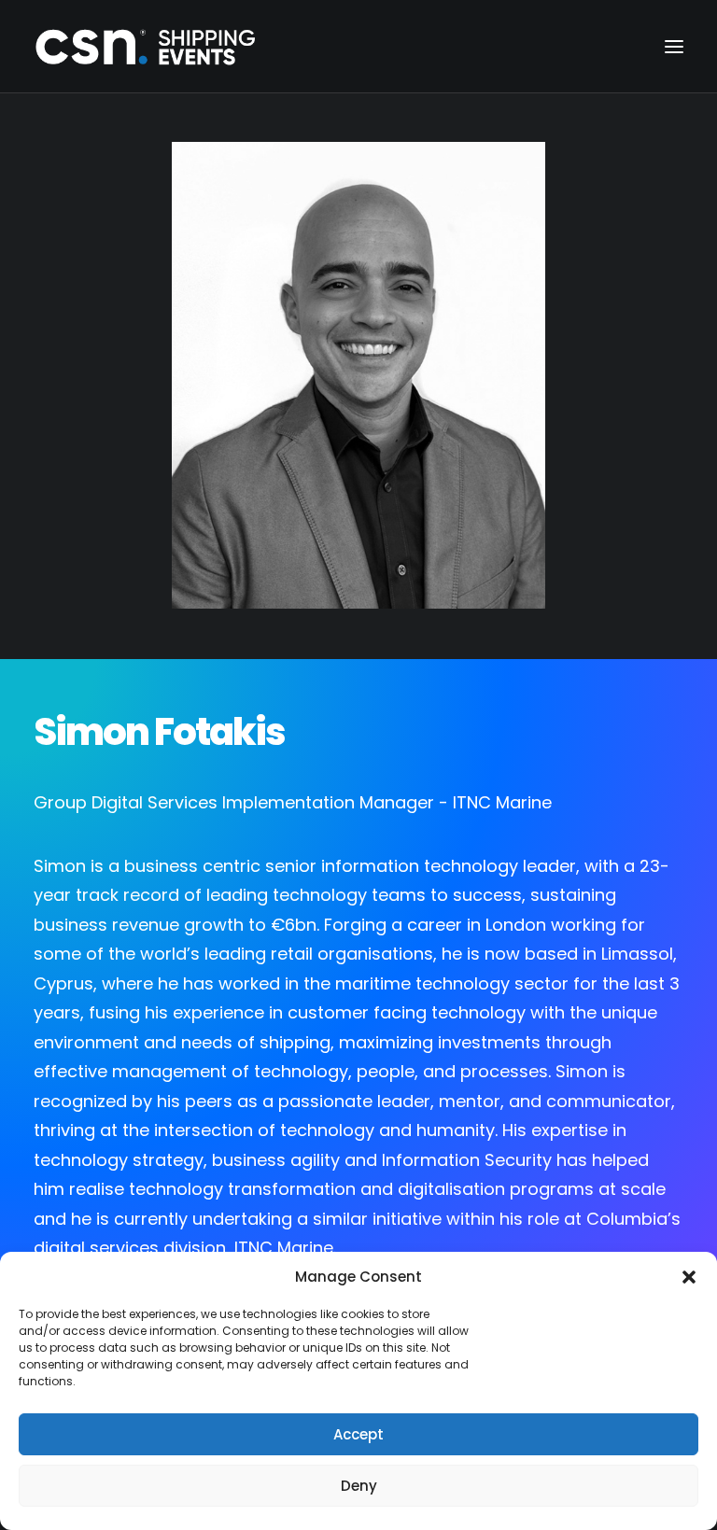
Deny (359, 1485)
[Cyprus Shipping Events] (146, 46)
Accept (358, 1434)
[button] (689, 1277)
